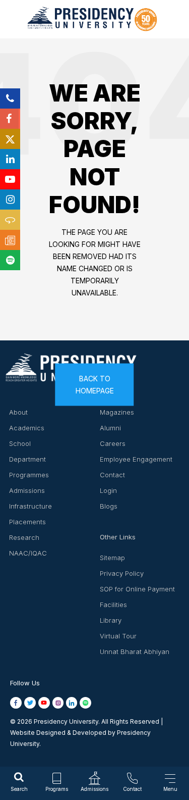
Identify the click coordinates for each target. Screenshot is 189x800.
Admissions (27, 490)
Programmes (29, 475)
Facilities (113, 605)
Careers (112, 443)
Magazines (117, 412)
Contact (112, 475)
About (18, 412)
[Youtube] (10, 179)
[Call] (10, 98)
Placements (27, 522)
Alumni (110, 428)
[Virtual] (10, 220)
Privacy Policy (122, 573)
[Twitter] (10, 139)
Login (108, 490)
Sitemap (112, 558)
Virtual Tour (118, 636)
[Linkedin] (10, 159)
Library (110, 620)
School (20, 443)
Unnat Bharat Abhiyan (134, 651)
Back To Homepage (95, 384)
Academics (26, 428)
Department (27, 459)
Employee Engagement (136, 459)
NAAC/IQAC (28, 553)
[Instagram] (10, 199)
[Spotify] (10, 260)
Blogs (108, 506)
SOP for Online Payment (137, 589)
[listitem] (17, 702)
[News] (10, 240)
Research (24, 537)
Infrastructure (30, 506)
